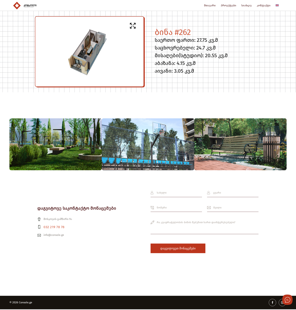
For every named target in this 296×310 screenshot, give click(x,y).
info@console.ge (54, 235)
